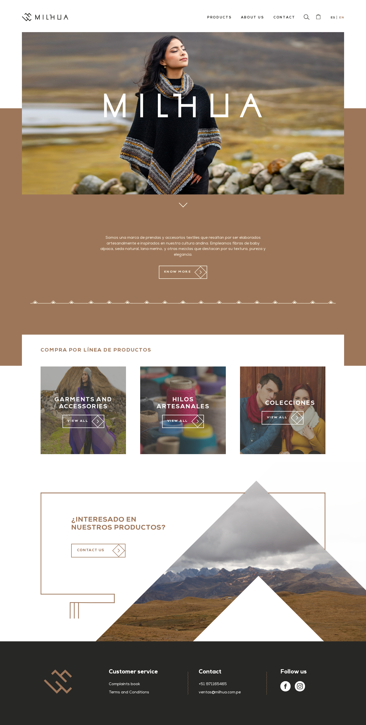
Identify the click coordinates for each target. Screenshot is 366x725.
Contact (284, 17)
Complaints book (124, 684)
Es (333, 17)
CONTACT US (91, 550)
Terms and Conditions (129, 693)
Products (219, 17)
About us (252, 17)
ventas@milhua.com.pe (220, 693)
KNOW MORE (177, 272)
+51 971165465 (213, 684)
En (341, 17)
